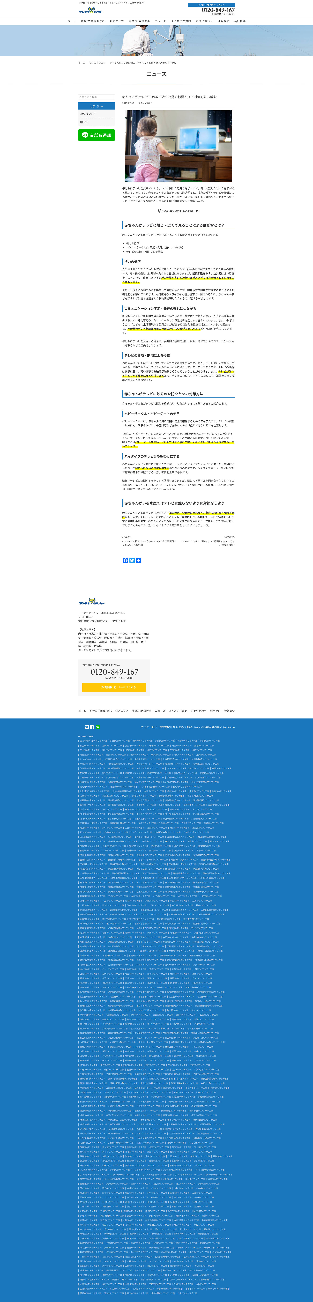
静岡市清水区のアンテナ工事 (200, 1028)
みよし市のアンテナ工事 (113, 969)
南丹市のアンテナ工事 (178, 928)
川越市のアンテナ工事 (157, 1165)
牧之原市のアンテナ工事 (177, 1010)
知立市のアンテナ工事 (134, 974)
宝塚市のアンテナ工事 (204, 746)
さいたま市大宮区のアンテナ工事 (177, 1170)
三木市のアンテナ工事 (89, 750)
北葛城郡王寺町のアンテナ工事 (152, 951)
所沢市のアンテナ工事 (204, 1161)
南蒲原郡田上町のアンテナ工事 (154, 910)
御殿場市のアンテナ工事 (113, 1019)
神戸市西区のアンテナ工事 (169, 919)
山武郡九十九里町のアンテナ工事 (153, 1042)
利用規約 (223, 21)
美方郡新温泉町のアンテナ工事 (150, 768)
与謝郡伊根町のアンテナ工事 (177, 924)
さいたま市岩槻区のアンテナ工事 (119, 1179)
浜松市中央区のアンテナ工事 (172, 1028)
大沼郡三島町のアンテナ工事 (149, 869)
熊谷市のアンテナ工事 (134, 1165)
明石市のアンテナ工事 (142, 741)
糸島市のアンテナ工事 (221, 791)
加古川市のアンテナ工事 (135, 746)
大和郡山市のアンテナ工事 (159, 1225)
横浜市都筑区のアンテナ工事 (204, 1106)
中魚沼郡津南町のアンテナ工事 (124, 914)
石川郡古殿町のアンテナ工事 (177, 882)
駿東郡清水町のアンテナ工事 (121, 1006)
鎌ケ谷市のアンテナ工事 (90, 1261)
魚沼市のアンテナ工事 (159, 905)
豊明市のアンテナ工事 (204, 969)
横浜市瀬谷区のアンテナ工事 (173, 1111)
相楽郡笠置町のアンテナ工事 (121, 928)
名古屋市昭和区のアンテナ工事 (211, 992)
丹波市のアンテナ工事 (138, 755)
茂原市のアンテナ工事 (177, 1065)
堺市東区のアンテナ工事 (90, 1234)
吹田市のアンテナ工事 (204, 1225)
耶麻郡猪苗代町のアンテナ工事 (182, 864)
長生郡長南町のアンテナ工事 (92, 1038)
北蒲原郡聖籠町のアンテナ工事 (93, 910)
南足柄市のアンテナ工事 (196, 1088)
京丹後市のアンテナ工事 (202, 928)
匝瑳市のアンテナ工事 (134, 1051)
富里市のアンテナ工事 (181, 1051)
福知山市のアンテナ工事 (180, 933)
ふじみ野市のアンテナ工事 (201, 1143)
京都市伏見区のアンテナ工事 (212, 1279)
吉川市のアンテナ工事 (159, 1261)
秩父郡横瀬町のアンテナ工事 (121, 1133)
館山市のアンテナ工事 (114, 1070)
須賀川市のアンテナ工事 (184, 846)
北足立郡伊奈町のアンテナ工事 (150, 1143)
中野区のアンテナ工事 (159, 1206)
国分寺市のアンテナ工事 (113, 1188)
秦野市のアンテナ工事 (161, 1092)
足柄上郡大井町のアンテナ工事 (154, 1083)
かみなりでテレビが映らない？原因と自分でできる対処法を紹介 (208, 543)
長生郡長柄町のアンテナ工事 (121, 1038)
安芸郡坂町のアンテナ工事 (120, 837)
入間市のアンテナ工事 (112, 1156)
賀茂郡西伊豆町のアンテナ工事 (178, 1006)
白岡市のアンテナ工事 (176, 1143)
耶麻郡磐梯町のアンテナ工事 (153, 864)
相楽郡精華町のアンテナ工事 (153, 1279)
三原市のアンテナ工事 (191, 823)
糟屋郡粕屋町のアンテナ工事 (119, 1270)
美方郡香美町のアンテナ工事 (121, 768)
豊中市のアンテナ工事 (161, 1234)
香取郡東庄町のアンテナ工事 (183, 1042)
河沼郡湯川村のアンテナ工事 (92, 869)
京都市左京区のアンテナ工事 (121, 942)
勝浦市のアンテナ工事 (181, 1060)
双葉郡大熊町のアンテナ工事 (92, 892)
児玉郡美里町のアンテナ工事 (149, 1129)
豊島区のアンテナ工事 (204, 1206)
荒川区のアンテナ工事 (110, 1211)
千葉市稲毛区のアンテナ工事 (147, 1074)
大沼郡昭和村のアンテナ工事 (206, 869)
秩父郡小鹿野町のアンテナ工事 (178, 1129)
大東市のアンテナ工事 (163, 1243)
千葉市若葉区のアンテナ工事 (119, 1074)
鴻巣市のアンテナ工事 (200, 1156)
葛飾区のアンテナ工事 (89, 1266)
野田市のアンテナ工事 (200, 1065)
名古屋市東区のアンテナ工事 (210, 997)
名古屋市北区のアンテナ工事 (173, 1252)
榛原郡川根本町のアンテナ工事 (150, 1001)
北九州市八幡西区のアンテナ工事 (127, 791)
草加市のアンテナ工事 (114, 1261)
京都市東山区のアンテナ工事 (175, 937)
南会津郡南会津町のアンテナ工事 (216, 860)
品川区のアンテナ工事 (179, 1202)
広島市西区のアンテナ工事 (91, 777)
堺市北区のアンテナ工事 (166, 1229)
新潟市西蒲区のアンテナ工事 (190, 1238)
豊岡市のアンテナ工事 (112, 746)
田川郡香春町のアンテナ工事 (206, 814)
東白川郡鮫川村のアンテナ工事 (182, 878)
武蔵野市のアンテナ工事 (90, 1197)
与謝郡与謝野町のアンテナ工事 (148, 924)
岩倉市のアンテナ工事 (112, 1257)
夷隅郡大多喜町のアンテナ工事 (205, 1033)
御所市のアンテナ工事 (89, 955)
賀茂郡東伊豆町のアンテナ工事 (122, 1010)
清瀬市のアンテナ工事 (140, 1184)
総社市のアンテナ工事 (112, 773)
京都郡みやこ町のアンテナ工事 (93, 823)
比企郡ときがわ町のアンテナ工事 (151, 1133)
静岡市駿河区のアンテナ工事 (92, 1033)
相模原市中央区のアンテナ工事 (93, 1101)
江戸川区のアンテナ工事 (182, 1261)
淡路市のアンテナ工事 (134, 773)
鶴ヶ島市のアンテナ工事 (113, 1147)
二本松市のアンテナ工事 (113, 850)
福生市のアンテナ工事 (163, 1184)
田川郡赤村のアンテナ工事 (120, 819)
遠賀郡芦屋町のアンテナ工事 (206, 800)
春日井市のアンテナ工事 (137, 1293)
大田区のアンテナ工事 (89, 1206)
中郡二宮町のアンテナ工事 (213, 1083)
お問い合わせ (204, 21)
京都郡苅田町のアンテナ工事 (204, 819)
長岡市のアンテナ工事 (136, 1238)
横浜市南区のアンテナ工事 (152, 1120)
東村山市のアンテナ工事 (137, 1188)
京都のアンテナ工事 (88, 1220)
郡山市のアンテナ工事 (138, 846)
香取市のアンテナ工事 (112, 1051)
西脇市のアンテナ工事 (181, 746)
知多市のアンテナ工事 (157, 974)
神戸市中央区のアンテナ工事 (196, 919)
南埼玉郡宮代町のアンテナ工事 (93, 741)
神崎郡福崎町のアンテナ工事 (121, 764)
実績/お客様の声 (139, 21)
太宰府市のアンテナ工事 (219, 805)
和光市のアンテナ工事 (179, 1152)
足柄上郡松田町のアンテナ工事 (124, 1083)
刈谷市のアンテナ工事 (89, 983)
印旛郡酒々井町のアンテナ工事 (148, 1047)
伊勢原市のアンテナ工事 (115, 1092)
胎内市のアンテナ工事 (206, 905)
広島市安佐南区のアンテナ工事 (120, 777)
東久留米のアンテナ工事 (117, 1184)
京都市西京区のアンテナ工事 (170, 1289)
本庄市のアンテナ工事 (136, 1161)
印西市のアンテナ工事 (89, 1056)
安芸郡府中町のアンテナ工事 (168, 832)
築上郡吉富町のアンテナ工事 (175, 819)
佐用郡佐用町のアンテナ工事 (92, 768)
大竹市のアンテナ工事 (179, 828)
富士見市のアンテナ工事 (205, 1147)
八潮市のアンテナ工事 (136, 1261)
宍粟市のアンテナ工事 (183, 755)
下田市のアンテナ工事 (208, 1015)
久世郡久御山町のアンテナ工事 (182, 1279)
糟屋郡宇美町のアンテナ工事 (92, 800)
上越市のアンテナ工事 (89, 905)
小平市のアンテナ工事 (183, 1188)
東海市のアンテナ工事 (202, 974)
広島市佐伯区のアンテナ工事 (208, 777)
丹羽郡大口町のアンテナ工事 (149, 965)
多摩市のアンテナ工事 (218, 1179)
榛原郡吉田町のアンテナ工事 (179, 1001)
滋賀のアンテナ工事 (211, 1216)
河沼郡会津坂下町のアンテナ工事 (214, 864)
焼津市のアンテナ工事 (204, 1019)
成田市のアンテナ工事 (155, 1065)
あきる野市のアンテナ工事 (148, 1179)
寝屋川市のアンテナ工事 (186, 1243)
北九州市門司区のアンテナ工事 (205, 782)
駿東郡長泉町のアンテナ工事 (92, 1006)
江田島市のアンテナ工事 (141, 832)
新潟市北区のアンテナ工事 (189, 1248)
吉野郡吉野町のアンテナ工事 (206, 942)
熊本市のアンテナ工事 (89, 1225)
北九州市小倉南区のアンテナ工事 (187, 787)
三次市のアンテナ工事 (134, 828)
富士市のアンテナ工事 (89, 1024)
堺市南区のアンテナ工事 (115, 1229)
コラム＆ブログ (145, 103)
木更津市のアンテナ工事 (90, 1070)
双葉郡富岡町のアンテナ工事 (177, 887)
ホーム (71, 21)
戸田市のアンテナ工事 (120, 1170)
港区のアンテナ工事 (182, 1197)
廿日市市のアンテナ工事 (90, 832)
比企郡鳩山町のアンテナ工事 (181, 1133)
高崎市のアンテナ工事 (114, 1248)
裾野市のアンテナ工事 (185, 1015)
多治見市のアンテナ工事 (117, 1252)
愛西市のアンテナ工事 (181, 969)
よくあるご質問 (181, 21)
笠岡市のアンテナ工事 (221, 768)
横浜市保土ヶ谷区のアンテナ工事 (123, 1120)
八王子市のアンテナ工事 (178, 1211)
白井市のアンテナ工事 (204, 1051)
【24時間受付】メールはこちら (117, 687)
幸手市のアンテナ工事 (136, 1147)
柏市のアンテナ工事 (221, 1257)
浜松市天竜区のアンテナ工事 (115, 1028)
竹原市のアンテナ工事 (169, 823)
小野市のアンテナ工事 (157, 750)
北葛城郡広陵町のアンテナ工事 (176, 942)
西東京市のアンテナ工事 (90, 1179)
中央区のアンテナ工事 (161, 1197)
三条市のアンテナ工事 (118, 896)
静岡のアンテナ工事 (88, 1216)
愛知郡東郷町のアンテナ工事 (177, 965)
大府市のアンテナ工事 (179, 974)
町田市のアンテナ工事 (89, 1193)
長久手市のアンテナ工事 (204, 965)
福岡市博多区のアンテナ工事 (202, 1270)
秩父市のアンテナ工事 (89, 1165)
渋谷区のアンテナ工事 (136, 1206)
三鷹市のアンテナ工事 (202, 1193)
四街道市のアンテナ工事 (160, 1056)
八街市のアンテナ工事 (112, 1056)
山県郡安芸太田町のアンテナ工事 (149, 837)
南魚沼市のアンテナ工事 (182, 905)
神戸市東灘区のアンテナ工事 (141, 919)
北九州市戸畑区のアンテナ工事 (124, 787)
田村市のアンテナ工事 (136, 850)
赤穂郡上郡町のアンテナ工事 (206, 764)
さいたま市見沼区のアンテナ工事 (210, 1170)
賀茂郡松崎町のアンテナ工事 (92, 1010)
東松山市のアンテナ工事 (113, 1161)
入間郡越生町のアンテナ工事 (92, 1143)
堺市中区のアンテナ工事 (115, 1234)
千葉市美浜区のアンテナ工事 (207, 1070)
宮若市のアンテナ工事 (202, 809)
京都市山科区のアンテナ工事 (207, 933)
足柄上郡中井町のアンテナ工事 (184, 1083)
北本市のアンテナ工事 (89, 1152)
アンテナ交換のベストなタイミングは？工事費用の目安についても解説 (149, 543)
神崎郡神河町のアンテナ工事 (149, 764)
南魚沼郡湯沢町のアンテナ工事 (93, 914)
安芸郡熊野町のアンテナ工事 (196, 832)
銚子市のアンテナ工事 (181, 1070)
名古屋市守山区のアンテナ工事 (144, 1252)
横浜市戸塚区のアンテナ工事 (147, 1115)
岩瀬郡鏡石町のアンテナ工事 (206, 855)
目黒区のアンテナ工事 (202, 1202)
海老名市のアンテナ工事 (90, 1092)
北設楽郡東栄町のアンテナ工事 (142, 955)
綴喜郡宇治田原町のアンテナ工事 (151, 928)
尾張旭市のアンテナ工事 (90, 1293)
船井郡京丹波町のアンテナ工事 (207, 924)
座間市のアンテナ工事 (220, 1088)
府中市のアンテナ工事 (112, 828)
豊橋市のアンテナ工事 (112, 987)
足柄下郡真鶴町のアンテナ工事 (154, 1079)
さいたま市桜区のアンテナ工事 (126, 1175)
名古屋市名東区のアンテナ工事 (169, 987)
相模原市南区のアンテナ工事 (211, 1097)
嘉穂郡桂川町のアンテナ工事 (123, 823)
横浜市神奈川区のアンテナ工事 (93, 1124)
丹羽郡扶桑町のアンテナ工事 (121, 965)
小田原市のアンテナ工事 (115, 1097)
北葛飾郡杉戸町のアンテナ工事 (182, 1124)
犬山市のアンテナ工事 (221, 1252)
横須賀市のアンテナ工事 (184, 1097)
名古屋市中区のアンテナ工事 (123, 997)
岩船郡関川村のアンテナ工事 (181, 914)
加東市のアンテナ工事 (206, 755)
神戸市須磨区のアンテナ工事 (186, 1220)
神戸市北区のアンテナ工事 (91, 924)
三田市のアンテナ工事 (179, 750)
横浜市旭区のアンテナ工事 (91, 1115)
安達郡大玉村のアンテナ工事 (121, 855)
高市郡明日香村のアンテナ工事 (150, 946)
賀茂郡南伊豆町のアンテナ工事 (209, 1006)
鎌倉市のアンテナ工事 (138, 1097)
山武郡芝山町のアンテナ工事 (123, 1042)
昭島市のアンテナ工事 (134, 1193)
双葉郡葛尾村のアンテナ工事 (177, 892)
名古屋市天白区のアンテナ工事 (138, 987)
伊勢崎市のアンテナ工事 (117, 1243)
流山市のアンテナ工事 (157, 1266)
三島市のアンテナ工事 (181, 1024)
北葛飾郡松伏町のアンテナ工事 (152, 1124)
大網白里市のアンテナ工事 (176, 1047)
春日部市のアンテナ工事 (180, 1165)
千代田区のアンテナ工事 (137, 1197)
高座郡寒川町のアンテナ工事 (119, 1088)
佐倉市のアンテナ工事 (132, 1065)
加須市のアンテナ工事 (159, 1161)
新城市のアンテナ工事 (89, 978)
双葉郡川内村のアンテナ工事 (206, 887)
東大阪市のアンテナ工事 (90, 1248)
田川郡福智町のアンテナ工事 (92, 814)
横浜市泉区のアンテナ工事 (120, 1111)
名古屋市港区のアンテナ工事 (121, 992)
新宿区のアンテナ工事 (204, 1197)
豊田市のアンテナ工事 (112, 983)
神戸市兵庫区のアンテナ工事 (158, 1220)
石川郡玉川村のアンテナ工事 (92, 882)
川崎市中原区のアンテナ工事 (121, 1106)
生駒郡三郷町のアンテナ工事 (210, 951)
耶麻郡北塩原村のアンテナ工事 (93, 864)
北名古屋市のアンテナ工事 (163, 1293)
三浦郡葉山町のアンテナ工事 (147, 1088)
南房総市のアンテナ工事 (158, 1051)
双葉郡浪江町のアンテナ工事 (121, 892)
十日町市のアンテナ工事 (211, 896)
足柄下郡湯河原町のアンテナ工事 (123, 1079)
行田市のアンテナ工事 (112, 1165)
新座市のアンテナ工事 (157, 1152)
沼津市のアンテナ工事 (204, 1024)
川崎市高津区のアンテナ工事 (208, 1101)
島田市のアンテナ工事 (134, 1024)
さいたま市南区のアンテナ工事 (218, 1175)
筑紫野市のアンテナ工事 (194, 805)
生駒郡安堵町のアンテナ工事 (168, 1257)
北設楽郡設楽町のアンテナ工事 (172, 955)
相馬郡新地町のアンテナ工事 (206, 892)
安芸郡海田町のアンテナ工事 (92, 837)
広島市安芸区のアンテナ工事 (179, 777)
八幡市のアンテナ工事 (183, 1284)
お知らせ (84, 122)
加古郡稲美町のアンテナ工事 (175, 759)
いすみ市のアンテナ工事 (202, 1047)
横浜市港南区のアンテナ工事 (119, 1115)
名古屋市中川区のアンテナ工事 (150, 992)
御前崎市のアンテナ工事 (117, 1015)
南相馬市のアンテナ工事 (160, 850)
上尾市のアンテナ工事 (177, 1156)
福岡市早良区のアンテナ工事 (175, 782)
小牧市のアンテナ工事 (199, 1252)
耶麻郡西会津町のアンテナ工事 (124, 864)
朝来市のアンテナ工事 (161, 755)
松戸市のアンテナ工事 (89, 1275)
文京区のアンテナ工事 (89, 1202)
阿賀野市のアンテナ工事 (113, 905)
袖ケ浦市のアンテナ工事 (135, 1056)
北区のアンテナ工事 (88, 1211)
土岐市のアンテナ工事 (89, 1238)
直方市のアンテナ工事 (179, 809)
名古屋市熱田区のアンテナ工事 (180, 992)
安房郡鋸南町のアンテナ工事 (147, 1033)
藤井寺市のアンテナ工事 (184, 1234)
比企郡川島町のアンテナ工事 (92, 1138)
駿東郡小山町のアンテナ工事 (208, 1001)
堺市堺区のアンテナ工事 (190, 1229)
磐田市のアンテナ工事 (181, 1019)
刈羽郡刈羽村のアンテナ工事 (153, 914)
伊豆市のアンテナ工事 (140, 1015)
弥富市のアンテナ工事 (136, 969)
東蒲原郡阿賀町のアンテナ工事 (184, 910)
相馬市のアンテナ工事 (89, 850)
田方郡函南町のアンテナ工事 (149, 1006)
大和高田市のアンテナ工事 (114, 955)
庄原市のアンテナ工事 (157, 828)
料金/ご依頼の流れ (93, 21)
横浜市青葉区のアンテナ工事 (92, 1111)
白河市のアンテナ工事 (161, 846)
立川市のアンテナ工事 (114, 1197)
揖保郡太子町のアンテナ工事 (177, 764)
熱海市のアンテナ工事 (89, 1028)
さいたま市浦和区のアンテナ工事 (157, 1175)
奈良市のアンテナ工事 (157, 1275)
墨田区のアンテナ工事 (134, 1202)
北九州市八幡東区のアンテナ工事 (94, 791)
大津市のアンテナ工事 (89, 1284)
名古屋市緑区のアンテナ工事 (198, 987)
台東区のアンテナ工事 (112, 1202)
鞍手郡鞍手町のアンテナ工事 (121, 805)
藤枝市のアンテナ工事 (136, 1019)
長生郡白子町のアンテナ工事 (149, 1038)
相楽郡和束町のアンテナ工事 (92, 928)
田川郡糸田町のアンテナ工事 (92, 819)
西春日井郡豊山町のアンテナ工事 (94, 1279)
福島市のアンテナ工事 (89, 846)
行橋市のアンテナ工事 (89, 809)
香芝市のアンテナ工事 (197, 841)
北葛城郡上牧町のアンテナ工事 (180, 946)
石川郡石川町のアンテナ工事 (212, 878)
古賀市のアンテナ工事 (89, 796)
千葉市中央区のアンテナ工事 (206, 1074)
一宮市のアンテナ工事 (89, 1257)
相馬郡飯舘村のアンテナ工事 (92, 896)
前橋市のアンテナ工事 (136, 1248)
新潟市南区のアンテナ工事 (218, 1238)
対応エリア (117, 21)
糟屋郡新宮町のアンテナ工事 (143, 796)
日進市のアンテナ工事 (175, 841)
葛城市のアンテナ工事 (220, 841)
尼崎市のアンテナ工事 (120, 741)
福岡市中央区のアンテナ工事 (92, 782)
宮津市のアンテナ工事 (112, 933)
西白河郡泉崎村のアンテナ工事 (156, 873)
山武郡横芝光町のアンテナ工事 (93, 1042)
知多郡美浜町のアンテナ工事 (121, 960)
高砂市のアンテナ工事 (112, 750)
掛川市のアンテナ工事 (159, 1019)
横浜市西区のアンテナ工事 (205, 1120)
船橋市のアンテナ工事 (136, 1070)
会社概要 (240, 21)
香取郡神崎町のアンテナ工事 (92, 1047)
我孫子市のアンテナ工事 (135, 1060)
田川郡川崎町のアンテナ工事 (177, 814)
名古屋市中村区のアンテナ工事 (152, 997)
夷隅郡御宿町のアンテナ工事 (175, 1033)
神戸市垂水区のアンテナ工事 (119, 924)
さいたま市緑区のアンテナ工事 (188, 1175)
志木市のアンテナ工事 (202, 1152)
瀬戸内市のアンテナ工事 (219, 1289)
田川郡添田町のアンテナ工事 (121, 814)
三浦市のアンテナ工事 (183, 1092)
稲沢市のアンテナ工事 (112, 978)
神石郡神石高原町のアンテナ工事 (123, 841)
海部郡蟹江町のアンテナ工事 (92, 965)
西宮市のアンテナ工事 (165, 741)
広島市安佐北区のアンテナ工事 (150, 777)
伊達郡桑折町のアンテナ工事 (149, 855)
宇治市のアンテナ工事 (195, 1289)
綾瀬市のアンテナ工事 (173, 1088)
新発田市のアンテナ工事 (113, 1238)
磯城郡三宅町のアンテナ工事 (210, 946)
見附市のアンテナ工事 (89, 901)
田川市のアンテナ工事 (134, 809)
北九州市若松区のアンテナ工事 (93, 787)
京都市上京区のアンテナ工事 (92, 942)
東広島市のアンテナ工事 (203, 828)
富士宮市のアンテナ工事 (158, 1024)
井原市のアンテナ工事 (89, 773)
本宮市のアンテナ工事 (206, 850)
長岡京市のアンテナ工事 (143, 1289)
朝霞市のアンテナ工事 (89, 1156)
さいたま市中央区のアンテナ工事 (94, 1175)
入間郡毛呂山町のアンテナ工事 (207, 1138)
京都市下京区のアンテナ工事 (147, 937)
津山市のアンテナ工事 (176, 768)
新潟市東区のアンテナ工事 (91, 1252)
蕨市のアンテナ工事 (133, 1156)
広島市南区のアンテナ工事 (212, 773)
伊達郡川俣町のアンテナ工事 (92, 855)
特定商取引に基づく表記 (172, 727)
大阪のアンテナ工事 (182, 1225)
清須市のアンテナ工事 (159, 969)
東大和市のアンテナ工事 (209, 1184)
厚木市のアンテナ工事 (138, 1092)
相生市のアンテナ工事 (89, 746)
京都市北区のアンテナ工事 (148, 942)
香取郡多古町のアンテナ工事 (212, 1042)
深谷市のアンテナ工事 (155, 1156)
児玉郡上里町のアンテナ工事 (92, 1129)
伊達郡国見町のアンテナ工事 (177, 855)
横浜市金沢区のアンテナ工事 (204, 1115)
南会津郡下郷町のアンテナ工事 (122, 860)
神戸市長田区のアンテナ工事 (215, 1220)
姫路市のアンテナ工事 (89, 919)
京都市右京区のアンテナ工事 (92, 937)
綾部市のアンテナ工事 (134, 933)
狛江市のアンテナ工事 (185, 1184)
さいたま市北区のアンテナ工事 (146, 1170)
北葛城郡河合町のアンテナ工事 (122, 951)
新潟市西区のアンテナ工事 (91, 1243)
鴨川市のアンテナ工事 (112, 1060)
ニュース (160, 21)
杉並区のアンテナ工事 (181, 1206)
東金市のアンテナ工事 (110, 1065)
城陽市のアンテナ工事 (206, 1284)
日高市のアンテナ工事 (89, 1147)
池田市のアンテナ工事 (138, 1234)
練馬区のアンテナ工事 (155, 1211)
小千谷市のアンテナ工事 (164, 896)
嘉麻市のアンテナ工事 (112, 809)
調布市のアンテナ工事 (112, 1193)
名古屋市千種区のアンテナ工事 (93, 1001)
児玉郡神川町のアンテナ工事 (121, 1129)
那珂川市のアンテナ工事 (170, 805)
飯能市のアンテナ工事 (181, 1161)
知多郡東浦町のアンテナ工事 (179, 960)
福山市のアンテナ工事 (89, 828)
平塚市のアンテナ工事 (161, 1097)
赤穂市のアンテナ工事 (159, 746)
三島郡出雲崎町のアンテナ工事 (215, 910)
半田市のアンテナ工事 (202, 983)
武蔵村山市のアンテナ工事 (91, 1184)
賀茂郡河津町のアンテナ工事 (151, 1010)
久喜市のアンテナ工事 (112, 1152)
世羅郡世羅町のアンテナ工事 (92, 841)
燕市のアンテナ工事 (133, 901)
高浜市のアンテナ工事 (112, 974)
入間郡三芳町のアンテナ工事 (121, 1143)
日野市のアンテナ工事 (161, 1188)
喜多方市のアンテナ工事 (209, 846)
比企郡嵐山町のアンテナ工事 (177, 1138)
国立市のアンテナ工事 (89, 1188)
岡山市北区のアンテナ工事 (204, 1211)
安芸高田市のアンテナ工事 (116, 832)
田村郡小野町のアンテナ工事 (92, 887)
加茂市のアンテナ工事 (187, 896)
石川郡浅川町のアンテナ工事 (149, 882)
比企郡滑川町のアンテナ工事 (149, 1138)
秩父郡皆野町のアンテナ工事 (92, 1133)
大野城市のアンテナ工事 (180, 1266)
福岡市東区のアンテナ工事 (174, 1270)
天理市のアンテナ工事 (179, 1275)
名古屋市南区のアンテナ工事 (92, 992)
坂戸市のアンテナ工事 (159, 1147)
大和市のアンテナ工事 (132, 1220)
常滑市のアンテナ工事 (134, 978)
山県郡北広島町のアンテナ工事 (180, 837)
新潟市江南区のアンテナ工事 (162, 1248)
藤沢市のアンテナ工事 (110, 1220)
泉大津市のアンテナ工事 (90, 1229)
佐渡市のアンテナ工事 (136, 905)
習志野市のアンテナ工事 (205, 1060)
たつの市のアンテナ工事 (90, 759)
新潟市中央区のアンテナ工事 (217, 1248)
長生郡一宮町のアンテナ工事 (206, 1038)
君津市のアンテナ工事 (89, 1060)
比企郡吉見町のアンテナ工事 (210, 1133)
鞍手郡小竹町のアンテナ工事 (92, 805)
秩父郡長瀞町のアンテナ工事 (208, 1129)
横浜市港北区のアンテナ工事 (175, 1115)
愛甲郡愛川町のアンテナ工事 (92, 1079)
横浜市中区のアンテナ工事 (178, 1120)
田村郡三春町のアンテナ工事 (206, 882)
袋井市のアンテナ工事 (89, 1019)
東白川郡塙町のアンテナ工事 (153, 878)
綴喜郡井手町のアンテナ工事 (125, 1279)
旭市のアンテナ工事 (88, 1065)
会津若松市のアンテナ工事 (114, 846)
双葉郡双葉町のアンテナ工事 (149, 892)
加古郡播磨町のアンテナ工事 (204, 759)
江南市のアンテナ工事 (187, 1293)
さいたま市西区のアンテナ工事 (93, 1170)
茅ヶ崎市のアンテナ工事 (90, 1097)
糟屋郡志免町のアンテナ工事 (147, 1270)
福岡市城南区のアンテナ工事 (147, 782)
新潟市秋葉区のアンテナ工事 (162, 1238)
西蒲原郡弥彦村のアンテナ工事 (124, 910)
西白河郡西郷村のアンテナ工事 (126, 873)
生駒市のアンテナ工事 (112, 1275)
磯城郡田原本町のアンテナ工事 (138, 1257)
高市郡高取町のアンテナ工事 (121, 946)
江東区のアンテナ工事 (157, 1202)
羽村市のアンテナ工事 (173, 1179)
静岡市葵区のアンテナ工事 (120, 1033)
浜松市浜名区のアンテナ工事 (143, 1028)
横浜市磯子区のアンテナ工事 (92, 1120)
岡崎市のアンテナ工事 (89, 987)
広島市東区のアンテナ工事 (185, 773)
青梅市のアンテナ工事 (179, 1193)
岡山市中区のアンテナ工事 (187, 1216)
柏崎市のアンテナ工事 (140, 896)
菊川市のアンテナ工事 (201, 1010)
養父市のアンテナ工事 (116, 755)
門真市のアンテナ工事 (210, 1243)
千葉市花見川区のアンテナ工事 (176, 1074)
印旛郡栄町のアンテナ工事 (120, 1047)
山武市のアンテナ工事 (89, 1051)
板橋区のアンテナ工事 (132, 1211)
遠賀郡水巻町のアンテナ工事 (121, 800)
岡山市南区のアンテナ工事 (112, 1216)
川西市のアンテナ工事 (134, 750)
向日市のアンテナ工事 (89, 933)
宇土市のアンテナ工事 (112, 1225)
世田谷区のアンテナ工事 (113, 1206)
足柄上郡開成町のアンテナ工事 (215, 1079)
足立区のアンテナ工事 (206, 1261)
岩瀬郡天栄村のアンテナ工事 (92, 860)
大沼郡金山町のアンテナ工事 (177, 869)
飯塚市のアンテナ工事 (157, 809)
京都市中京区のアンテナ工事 (204, 937)
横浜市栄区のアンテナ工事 (146, 1111)
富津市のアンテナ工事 (206, 1056)
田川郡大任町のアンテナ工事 (149, 814)
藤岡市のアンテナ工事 (140, 1243)
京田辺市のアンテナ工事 (160, 1284)
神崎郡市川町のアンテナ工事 (92, 764)
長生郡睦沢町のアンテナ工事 (177, 1038)
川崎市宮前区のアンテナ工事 (179, 1101)
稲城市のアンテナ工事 (195, 1179)
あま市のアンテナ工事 (89, 969)
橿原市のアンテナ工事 (134, 1275)
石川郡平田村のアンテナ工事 (121, 882)
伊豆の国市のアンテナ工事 (91, 1015)
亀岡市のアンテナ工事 (112, 1284)
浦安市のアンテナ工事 (183, 1056)
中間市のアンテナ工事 (154, 791)
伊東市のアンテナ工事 (112, 1024)
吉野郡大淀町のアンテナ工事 (92, 946)
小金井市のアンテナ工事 (207, 1188)
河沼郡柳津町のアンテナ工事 (121, 869)
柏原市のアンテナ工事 (208, 1234)
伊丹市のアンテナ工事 (210, 741)
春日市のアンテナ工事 (204, 1266)
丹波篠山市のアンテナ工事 (91, 755)
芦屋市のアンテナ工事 (187, 741)
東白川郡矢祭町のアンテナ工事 (124, 878)
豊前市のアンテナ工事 (146, 805)
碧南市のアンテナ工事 (134, 983)
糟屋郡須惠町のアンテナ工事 (115, 796)
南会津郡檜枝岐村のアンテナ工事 (153, 860)
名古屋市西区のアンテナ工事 (181, 997)
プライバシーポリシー (149, 727)
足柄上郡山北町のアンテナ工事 (93, 1083)
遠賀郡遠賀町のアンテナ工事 (177, 800)
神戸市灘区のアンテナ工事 (114, 919)
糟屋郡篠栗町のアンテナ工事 (172, 796)
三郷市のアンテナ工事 (134, 1266)
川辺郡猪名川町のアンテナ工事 (118, 759)
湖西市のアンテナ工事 (163, 1015)
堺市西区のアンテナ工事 (215, 1229)
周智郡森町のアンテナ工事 (122, 1001)
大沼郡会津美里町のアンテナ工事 (94, 873)
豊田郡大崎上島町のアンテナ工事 (212, 837)
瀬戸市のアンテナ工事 (114, 1293)
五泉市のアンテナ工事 (202, 901)
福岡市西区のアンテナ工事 (120, 782)
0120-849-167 (218, 10)
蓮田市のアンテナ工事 (181, 1147)
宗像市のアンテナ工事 (199, 791)
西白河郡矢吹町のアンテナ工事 (217, 873)
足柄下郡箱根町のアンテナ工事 (184, 1079)
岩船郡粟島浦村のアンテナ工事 (211, 914)
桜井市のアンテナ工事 (134, 1225)
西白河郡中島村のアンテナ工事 (186, 873)
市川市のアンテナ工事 (159, 1070)
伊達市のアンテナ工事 (183, 850)
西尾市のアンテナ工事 (179, 978)
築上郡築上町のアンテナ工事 (147, 819)
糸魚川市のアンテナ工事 (156, 901)
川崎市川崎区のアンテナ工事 (175, 1106)
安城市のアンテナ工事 (202, 978)
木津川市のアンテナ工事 (135, 1284)
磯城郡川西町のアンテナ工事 (92, 951)
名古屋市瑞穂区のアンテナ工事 (93, 997)
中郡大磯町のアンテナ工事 (91, 1088)
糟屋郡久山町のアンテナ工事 (200, 796)
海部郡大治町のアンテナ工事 (205, 1275)
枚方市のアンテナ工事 (120, 1289)
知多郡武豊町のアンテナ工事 (92, 960)
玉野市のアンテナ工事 (199, 768)
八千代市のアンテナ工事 (151, 841)
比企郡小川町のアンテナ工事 (121, 1138)
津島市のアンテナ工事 (157, 983)
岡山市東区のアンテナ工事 (161, 1216)
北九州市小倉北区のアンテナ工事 (155, 787)
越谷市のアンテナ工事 (112, 1266)
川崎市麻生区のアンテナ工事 (151, 1101)
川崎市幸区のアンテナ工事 (148, 1106)
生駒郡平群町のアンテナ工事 (181, 951)
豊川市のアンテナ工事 (179, 983)
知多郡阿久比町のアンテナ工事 (209, 960)
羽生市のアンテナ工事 (222, 1156)
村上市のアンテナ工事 (112, 901)
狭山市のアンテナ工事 (89, 1161)
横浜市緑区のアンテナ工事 (201, 1111)
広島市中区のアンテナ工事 (159, 773)
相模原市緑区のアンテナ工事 (123, 1101)
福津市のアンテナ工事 (176, 791)
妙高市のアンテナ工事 (179, 901)
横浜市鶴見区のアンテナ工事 (123, 1124)
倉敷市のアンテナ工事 (136, 1216)
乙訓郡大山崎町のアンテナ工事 (93, 1289)
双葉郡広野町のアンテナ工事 (121, 887)
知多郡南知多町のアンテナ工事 (150, 960)
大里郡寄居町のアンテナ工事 (212, 1124)
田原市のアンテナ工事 (89, 974)
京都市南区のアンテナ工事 (120, 937)
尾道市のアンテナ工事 (214, 823)
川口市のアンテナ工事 (204, 1165)
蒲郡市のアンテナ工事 (157, 978)
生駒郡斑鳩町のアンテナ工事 (196, 1257)
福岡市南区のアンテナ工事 (91, 1270)
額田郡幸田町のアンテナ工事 (202, 955)
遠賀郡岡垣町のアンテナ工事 (149, 800)
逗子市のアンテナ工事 (206, 1092)
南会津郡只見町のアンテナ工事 (184, 860)
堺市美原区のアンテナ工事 (140, 1229)
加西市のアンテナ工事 (202, 750)
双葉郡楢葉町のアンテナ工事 (149, 887)
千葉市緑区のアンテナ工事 (91, 1074)
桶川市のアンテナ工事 (134, 1152)
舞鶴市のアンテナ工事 (157, 933)
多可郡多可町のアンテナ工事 (147, 759)
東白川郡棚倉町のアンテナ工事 (93, 878)
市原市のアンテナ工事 (159, 1060)
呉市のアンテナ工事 (147, 823)
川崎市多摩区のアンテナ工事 (92, 1106)
